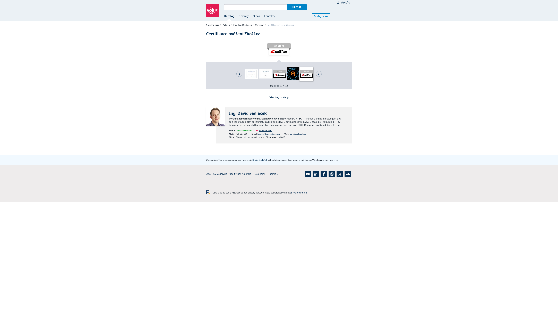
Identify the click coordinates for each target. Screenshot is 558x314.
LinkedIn (316, 174)
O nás (256, 16)
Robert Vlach (234, 174)
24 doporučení (265, 130)
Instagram (332, 174)
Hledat (296, 7)
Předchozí (239, 74)
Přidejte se (321, 16)
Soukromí (260, 174)
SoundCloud (348, 174)
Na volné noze (212, 25)
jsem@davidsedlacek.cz (269, 134)
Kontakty (269, 16)
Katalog (229, 16)
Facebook (324, 174)
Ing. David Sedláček (242, 25)
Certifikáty (259, 25)
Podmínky (273, 174)
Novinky (244, 16)
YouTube (308, 174)
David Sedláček (259, 160)
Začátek (319, 74)
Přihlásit (346, 2)
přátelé (247, 174)
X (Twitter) (340, 174)
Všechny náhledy (279, 97)
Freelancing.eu (209, 192)
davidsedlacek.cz (298, 134)
